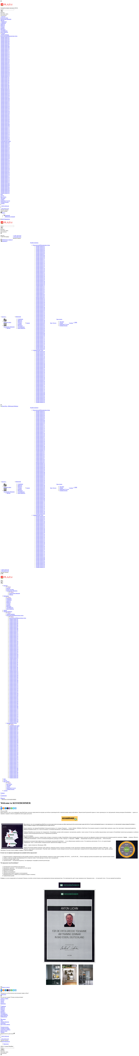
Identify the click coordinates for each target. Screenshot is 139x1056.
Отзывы (3, 1010)
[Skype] (13, 808)
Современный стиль (14, 725)
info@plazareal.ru (6, 219)
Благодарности (4, 1015)
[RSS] (1, 809)
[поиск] (2, 581)
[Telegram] (16, 808)
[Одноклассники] (3, 808)
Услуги (2, 1002)
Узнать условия (4, 998)
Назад (9, 586)
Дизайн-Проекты (5, 1021)
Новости (3, 1007)
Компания (8, 598)
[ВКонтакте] (1, 808)
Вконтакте (6, 1044)
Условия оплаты (5, 1027)
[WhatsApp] (11, 808)
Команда (3, 1009)
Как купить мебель (5, 1024)
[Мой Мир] (5, 808)
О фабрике (3, 1006)
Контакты (3, 1012)
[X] (7, 808)
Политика (3, 1023)
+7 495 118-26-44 (5, 206)
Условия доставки (5, 1028)
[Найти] (2, 11)
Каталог (8, 588)
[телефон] (2, 583)
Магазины (3, 1019)
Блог (2, 1020)
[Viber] (9, 808)
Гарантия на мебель (5, 1029)
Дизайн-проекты (10, 614)
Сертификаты (4, 1014)
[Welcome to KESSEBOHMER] (53, 984)
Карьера (3, 1011)
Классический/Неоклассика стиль (17, 618)
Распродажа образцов (14, 593)
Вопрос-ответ (4, 1031)
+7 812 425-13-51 (5, 208)
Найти (2, 1049)
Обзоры (2, 1032)
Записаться (3, 994)
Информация (4, 1016)
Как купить (9, 784)
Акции (2, 1001)
